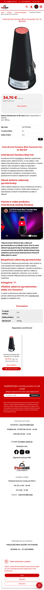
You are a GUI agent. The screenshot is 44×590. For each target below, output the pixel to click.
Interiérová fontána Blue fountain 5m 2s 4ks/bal (11, 355)
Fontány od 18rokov (20, 12)
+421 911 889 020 (26, 425)
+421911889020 (25, 1)
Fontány (9, 12)
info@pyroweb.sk (12, 1)
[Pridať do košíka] (11, 368)
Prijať (22, 575)
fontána (19, 158)
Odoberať (34, 395)
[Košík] (36, 7)
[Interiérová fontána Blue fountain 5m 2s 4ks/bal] (22, 58)
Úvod (2, 12)
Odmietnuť (22, 583)
